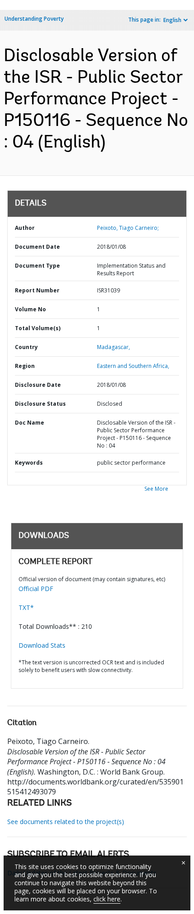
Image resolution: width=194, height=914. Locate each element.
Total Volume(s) (37, 328)
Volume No (30, 309)
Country (26, 347)
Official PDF (35, 588)
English (172, 20)
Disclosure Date (38, 385)
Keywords (29, 462)
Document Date (37, 247)
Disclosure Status (40, 404)
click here (106, 899)
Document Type (37, 265)
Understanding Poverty (34, 18)
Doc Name (29, 422)
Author (25, 228)
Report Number (37, 290)
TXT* (26, 607)
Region (25, 366)
